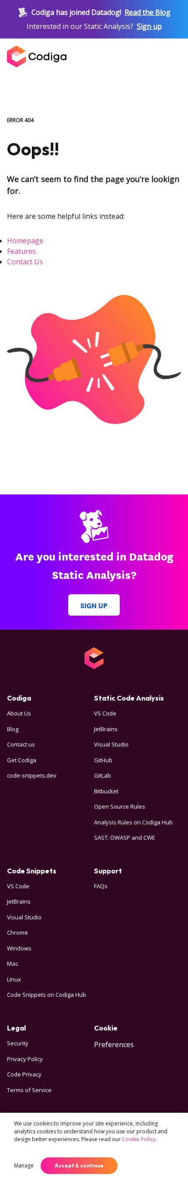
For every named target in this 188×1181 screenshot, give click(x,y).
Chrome (17, 932)
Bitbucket (106, 791)
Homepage (25, 240)
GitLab (102, 775)
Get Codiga (21, 760)
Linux (14, 979)
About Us (19, 713)
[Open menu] (172, 56)
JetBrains (106, 729)
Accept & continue (79, 1165)
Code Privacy (24, 1074)
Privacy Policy (25, 1059)
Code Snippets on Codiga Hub (46, 995)
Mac (12, 963)
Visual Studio (111, 744)
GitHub (103, 760)
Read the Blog (148, 12)
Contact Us (25, 261)
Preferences (114, 1044)
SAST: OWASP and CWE (124, 837)
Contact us (21, 744)
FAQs (101, 886)
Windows (19, 948)
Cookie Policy (138, 1139)
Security (17, 1043)
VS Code (105, 713)
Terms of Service (29, 1090)
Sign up (149, 26)
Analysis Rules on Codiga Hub (133, 822)
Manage (24, 1165)
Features (21, 251)
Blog (12, 729)
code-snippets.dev (31, 775)
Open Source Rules (119, 806)
